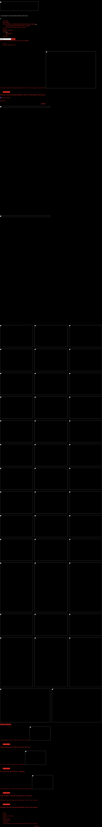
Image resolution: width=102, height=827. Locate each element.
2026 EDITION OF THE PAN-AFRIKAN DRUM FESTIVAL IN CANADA (19, 24)
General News (6, 22)
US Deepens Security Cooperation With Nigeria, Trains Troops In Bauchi (19, 800)
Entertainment (9, 33)
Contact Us (5, 36)
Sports (7, 35)
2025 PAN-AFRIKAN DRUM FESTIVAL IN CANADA (18, 25)
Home (4, 813)
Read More (3, 101)
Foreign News (6, 92)
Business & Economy (8, 30)
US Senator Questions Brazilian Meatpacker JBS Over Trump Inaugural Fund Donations (23, 88)
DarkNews (36, 826)
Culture (4, 31)
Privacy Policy (6, 820)
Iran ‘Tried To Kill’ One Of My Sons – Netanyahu (12, 764)
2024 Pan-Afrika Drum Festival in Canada (15, 27)
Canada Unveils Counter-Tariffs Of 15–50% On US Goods (14, 740)
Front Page (5, 21)
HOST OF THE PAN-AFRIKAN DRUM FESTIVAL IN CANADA (14, 40)
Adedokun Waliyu (6, 98)
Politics (5, 28)
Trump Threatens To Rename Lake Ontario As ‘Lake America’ (16, 788)
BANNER (43, 103)
